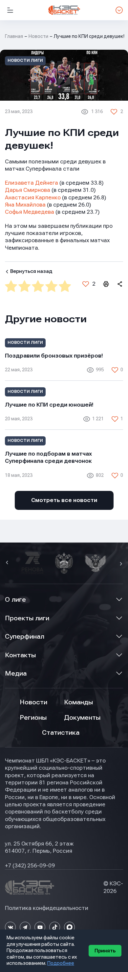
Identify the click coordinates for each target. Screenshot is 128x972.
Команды (78, 702)
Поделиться (119, 284)
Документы (82, 717)
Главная (14, 36)
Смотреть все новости (64, 500)
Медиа (16, 673)
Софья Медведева (29, 212)
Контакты (20, 655)
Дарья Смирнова (27, 190)
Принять (105, 950)
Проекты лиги (27, 618)
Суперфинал (24, 636)
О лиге (15, 599)
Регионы (33, 717)
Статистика (60, 732)
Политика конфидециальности (46, 908)
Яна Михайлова (25, 205)
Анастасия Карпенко (33, 197)
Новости (38, 36)
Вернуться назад (31, 271)
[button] (8, 563)
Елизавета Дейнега (31, 183)
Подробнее (60, 963)
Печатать (105, 284)
